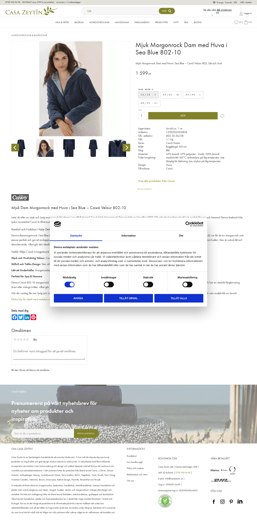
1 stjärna (14, 339)
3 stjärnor (21, 339)
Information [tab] (129, 235)
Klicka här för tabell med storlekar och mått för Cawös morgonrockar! (48, 299)
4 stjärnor (24, 339)
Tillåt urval (128, 298)
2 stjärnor (18, 339)
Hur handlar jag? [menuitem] (135, 462)
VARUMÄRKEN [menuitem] (141, 22)
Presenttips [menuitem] (161, 22)
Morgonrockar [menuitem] (99, 22)
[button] (238, 22)
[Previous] (15, 147)
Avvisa (78, 298)
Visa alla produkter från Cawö (156, 181)
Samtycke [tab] (76, 235)
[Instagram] (222, 503)
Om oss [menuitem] (130, 480)
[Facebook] (214, 503)
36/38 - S (148, 94)
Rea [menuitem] (186, 22)
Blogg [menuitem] (198, 22)
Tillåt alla (179, 298)
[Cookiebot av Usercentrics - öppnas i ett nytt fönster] (188, 224)
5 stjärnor (27, 339)
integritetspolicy (55, 441)
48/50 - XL (149, 103)
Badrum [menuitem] (79, 22)
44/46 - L (193, 94)
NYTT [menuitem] (176, 22)
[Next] (126, 147)
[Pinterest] (231, 503)
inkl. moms (246, 2)
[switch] (109, 284)
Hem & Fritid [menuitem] (62, 22)
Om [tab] (181, 235)
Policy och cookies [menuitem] (135, 468)
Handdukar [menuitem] (122, 22)
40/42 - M (171, 94)
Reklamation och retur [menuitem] (137, 474)
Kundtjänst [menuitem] (132, 455)
